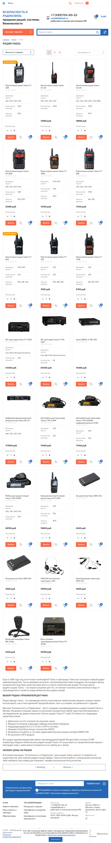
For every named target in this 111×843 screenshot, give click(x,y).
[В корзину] (30, 137)
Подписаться (93, 783)
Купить (11, 137)
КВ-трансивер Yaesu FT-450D (18, 340)
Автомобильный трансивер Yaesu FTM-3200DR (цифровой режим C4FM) (88, 420)
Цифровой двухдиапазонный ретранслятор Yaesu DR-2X (18, 419)
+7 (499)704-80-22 (64, 15)
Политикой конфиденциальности (61, 835)
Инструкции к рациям (33, 807)
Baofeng (41, 767)
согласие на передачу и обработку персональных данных (75, 790)
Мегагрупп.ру (102, 834)
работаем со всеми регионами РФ (68, 21)
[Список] (54, 52)
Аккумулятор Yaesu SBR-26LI (18, 578)
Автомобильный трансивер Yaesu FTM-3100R (53, 419)
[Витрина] (49, 52)
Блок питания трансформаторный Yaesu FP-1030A (54, 641)
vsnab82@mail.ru (59, 18)
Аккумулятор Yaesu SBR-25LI (89, 496)
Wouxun (67, 767)
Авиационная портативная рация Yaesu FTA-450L (53, 497)
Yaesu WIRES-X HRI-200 (86, 340)
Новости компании (10, 807)
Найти (97, 32)
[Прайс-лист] (59, 52)
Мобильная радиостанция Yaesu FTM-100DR (17, 497)
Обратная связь (9, 816)
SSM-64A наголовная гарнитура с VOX (50, 579)
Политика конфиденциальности (12, 836)
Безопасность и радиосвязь (15, 14)
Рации (14, 40)
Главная (6, 40)
